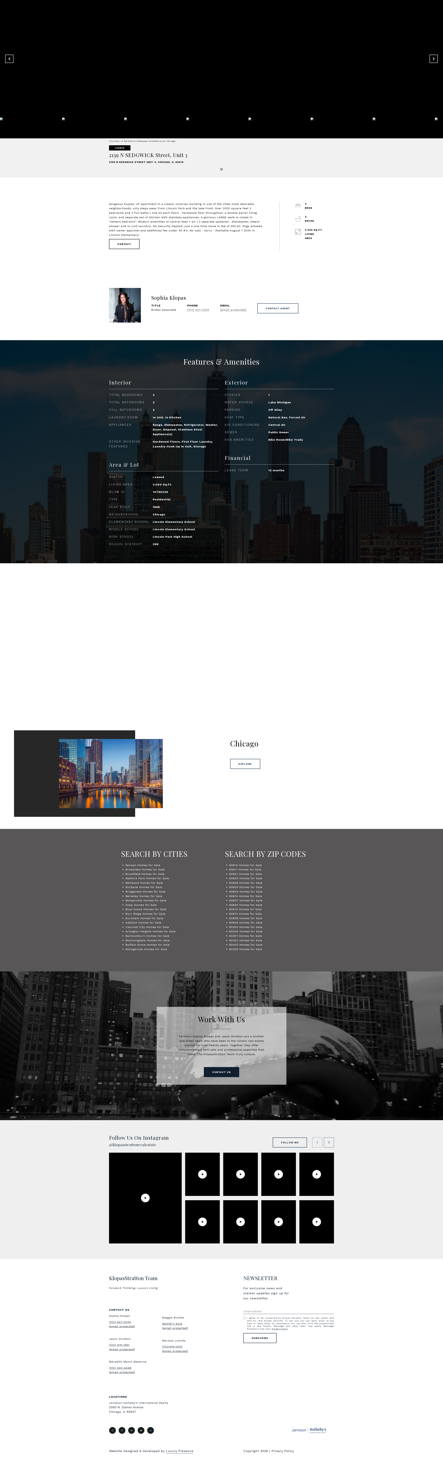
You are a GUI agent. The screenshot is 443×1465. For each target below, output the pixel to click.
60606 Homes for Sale (245, 882)
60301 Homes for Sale (245, 936)
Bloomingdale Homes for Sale (147, 940)
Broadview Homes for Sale (145, 869)
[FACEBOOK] (122, 1430)
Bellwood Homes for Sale (144, 882)
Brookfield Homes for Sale (145, 874)
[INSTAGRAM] (112, 1430)
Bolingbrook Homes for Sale (146, 949)
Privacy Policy (280, 1329)
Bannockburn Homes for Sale (147, 936)
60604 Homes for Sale (246, 891)
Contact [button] (124, 244)
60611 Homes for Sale (245, 869)
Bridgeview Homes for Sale (145, 891)
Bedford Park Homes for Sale (147, 878)
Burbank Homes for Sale (143, 887)
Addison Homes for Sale (143, 922)
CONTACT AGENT (278, 308)
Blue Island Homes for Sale (145, 909)
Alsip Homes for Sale (141, 905)
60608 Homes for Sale (245, 918)
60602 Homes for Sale (245, 878)
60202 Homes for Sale (245, 940)
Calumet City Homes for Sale (147, 927)
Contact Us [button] (221, 1072)
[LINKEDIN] (131, 1430)
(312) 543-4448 (120, 1368)
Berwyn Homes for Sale (142, 865)
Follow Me (290, 1142)
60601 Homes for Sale (245, 874)
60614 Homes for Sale (245, 896)
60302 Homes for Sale (245, 927)
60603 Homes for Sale (245, 887)
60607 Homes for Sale (246, 900)
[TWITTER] (150, 1430)
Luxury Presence (179, 1451)
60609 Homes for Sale (245, 922)
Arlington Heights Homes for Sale (150, 931)
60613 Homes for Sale (245, 913)
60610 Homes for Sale (245, 865)
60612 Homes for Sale (245, 909)
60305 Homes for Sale (245, 949)
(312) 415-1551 (119, 1345)
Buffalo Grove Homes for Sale (147, 944)
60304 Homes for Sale (246, 931)
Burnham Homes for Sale (144, 918)
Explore (245, 764)
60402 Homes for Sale (246, 944)
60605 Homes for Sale (245, 905)
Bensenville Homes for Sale (145, 900)
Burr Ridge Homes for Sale (145, 913)
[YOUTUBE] (141, 1430)
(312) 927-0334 (198, 309)
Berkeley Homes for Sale (143, 896)
